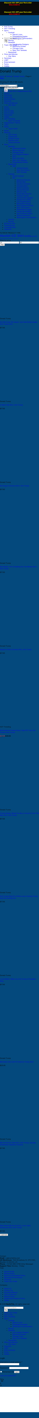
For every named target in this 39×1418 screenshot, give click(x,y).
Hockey (11, 219)
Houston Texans (23, 196)
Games (7, 109)
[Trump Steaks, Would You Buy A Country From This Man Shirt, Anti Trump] (13, 806)
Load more (4, 1235)
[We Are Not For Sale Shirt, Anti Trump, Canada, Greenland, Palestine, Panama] (13, 1135)
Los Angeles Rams (24, 202)
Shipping (7, 1279)
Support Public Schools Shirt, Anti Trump (16, 650)
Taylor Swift (13, 129)
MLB (14, 156)
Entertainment (9, 62)
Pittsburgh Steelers (24, 212)
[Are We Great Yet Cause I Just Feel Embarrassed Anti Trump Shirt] (13, 315)
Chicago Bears (22, 186)
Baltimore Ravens (23, 180)
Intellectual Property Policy (14, 1298)
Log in (17, 1372)
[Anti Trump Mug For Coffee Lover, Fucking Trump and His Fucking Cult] (13, 889)
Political (9, 76)
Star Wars (12, 56)
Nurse (6, 131)
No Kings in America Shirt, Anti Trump (14, 486)
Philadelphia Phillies (20, 162)
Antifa (27, 236)
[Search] (6, 41)
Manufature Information (13, 1277)
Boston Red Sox (18, 150)
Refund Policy (9, 1274)
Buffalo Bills (21, 182)
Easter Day (8, 97)
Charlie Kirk (12, 137)
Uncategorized (10, 227)
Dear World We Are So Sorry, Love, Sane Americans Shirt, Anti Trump (15, 1227)
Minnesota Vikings (24, 204)
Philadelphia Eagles (19, 36)
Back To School (14, 121)
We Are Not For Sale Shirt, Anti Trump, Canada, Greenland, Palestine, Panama (18, 1144)
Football (11, 33)
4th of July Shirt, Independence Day (18, 91)
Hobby (6, 66)
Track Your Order (10, 1281)
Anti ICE (34, 236)
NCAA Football (18, 176)
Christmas (8, 95)
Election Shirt (13, 140)
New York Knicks (23, 170)
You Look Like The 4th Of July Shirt (9, 238)
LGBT (6, 60)
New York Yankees (19, 50)
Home (2, 76)
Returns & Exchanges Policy (14, 1276)
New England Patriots (25, 206)
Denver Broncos (23, 190)
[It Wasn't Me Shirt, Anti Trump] (13, 398)
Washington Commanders (22, 38)
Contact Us (8, 1291)
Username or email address (11, 1362)
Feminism (7, 58)
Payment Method (10, 1293)
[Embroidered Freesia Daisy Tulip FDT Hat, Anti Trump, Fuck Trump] (13, 723)
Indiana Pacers (22, 168)
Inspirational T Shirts (12, 123)
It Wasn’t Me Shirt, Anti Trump (11, 405)
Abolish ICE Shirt (12, 236)
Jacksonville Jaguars (25, 198)
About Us (7, 1289)
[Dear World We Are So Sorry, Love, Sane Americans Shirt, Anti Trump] (13, 1218)
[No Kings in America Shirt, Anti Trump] (13, 479)
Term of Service (10, 1294)
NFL (14, 178)
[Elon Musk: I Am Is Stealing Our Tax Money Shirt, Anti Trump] (13, 559)
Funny (6, 64)
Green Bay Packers (24, 194)
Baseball (11, 42)
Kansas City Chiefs (24, 200)
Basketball (12, 52)
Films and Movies (10, 54)
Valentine (7, 229)
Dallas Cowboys (23, 188)
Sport (6, 31)
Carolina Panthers (23, 184)
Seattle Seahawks (23, 215)
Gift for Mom (9, 113)
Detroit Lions (17, 35)
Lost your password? (8, 1376)
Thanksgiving (9, 225)
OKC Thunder (22, 172)
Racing (11, 40)
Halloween (8, 115)
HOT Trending (9, 29)
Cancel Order (9, 1272)
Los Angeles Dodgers (20, 44)
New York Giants (23, 208)
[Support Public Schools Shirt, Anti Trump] (13, 642)
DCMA (6, 1300)
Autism (7, 93)
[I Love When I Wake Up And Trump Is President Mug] (13, 972)
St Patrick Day (9, 223)
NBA (14, 166)
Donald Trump (19, 76)
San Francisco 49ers (24, 213)
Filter (2, 245)
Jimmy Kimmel (14, 142)
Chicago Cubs (17, 48)
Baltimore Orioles (19, 46)
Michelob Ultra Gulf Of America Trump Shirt (17, 1062)
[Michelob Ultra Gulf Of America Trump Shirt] (13, 1055)
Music (6, 127)
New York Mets (18, 158)
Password (4, 1368)
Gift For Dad (9, 111)
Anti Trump (8, 27)
